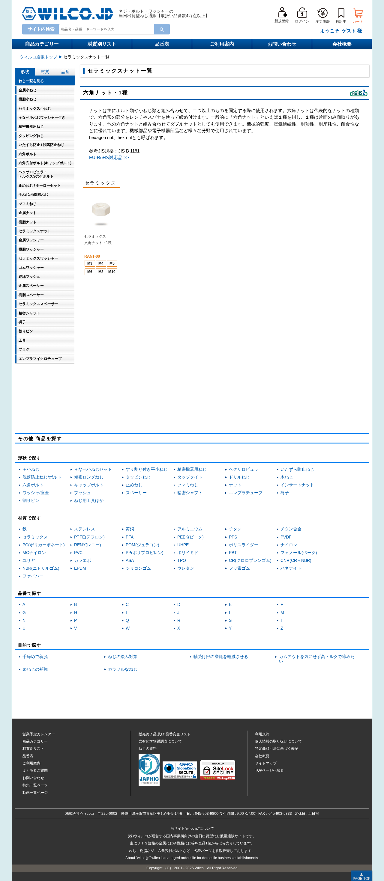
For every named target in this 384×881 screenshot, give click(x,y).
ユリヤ (28, 560)
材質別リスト (102, 43)
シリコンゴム (138, 568)
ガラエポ (82, 560)
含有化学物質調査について (160, 741)
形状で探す (29, 457)
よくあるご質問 (35, 770)
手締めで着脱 (35, 656)
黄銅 (130, 529)
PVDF (286, 537)
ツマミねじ (187, 485)
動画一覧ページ (35, 793)
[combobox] (105, 29)
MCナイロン (34, 552)
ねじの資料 (148, 748)
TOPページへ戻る (269, 770)
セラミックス (35, 537)
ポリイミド (187, 552)
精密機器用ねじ (192, 469)
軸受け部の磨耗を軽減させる (221, 656)
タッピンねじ (138, 477)
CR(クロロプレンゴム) (250, 560)
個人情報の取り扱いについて (278, 741)
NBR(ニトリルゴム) (40, 568)
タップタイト (189, 477)
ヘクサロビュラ (243, 469)
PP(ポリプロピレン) (145, 552)
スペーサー (136, 493)
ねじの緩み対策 (122, 656)
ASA (130, 560)
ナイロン (288, 545)
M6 (89, 272)
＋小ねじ (30, 469)
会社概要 (342, 43)
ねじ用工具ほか (89, 500)
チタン (235, 529)
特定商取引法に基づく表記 (276, 748)
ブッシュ (82, 493)
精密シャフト (189, 493)
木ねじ (286, 477)
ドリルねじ (239, 477)
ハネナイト (291, 568)
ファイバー (33, 576)
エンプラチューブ (245, 493)
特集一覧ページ (35, 785)
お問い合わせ (282, 43)
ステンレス (84, 529)
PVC (78, 552)
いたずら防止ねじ (297, 469)
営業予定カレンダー (38, 734)
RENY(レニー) (87, 545)
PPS (233, 537)
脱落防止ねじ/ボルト (42, 477)
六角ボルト (33, 485)
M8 (101, 272)
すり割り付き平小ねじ (147, 469)
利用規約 (262, 734)
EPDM (80, 568)
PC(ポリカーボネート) (43, 545)
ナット (235, 485)
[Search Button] (162, 29)
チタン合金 (291, 529)
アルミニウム (189, 529)
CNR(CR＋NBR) (295, 560)
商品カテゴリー (42, 43)
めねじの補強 (35, 669)
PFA (130, 537)
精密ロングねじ (89, 477)
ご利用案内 (222, 43)
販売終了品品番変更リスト (165, 734)
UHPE (183, 545)
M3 (89, 263)
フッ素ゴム (239, 568)
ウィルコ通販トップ (38, 57)
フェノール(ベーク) (298, 552)
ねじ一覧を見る (31, 81)
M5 (112, 263)
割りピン (30, 500)
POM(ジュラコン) (142, 545)
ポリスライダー (243, 545)
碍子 (284, 493)
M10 (112, 272)
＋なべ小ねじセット (93, 469)
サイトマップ (266, 763)
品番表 (162, 43)
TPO (181, 560)
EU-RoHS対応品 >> (109, 157)
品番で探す (29, 593)
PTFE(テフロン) (89, 537)
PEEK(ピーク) (190, 537)
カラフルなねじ (122, 669)
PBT (233, 552)
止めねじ (134, 485)
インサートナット (297, 485)
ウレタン (185, 568)
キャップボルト (89, 485)
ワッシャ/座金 (35, 493)
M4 (101, 263)
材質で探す (29, 517)
